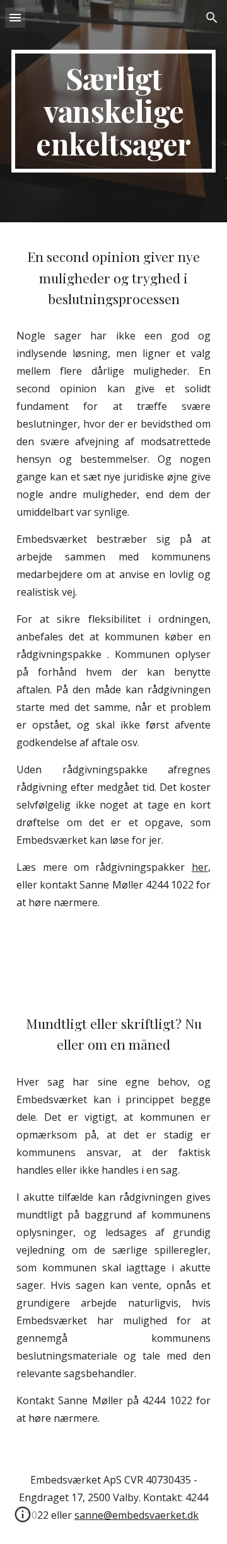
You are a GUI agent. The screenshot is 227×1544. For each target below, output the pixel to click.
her (200, 867)
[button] (15, 17)
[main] (113, 111)
